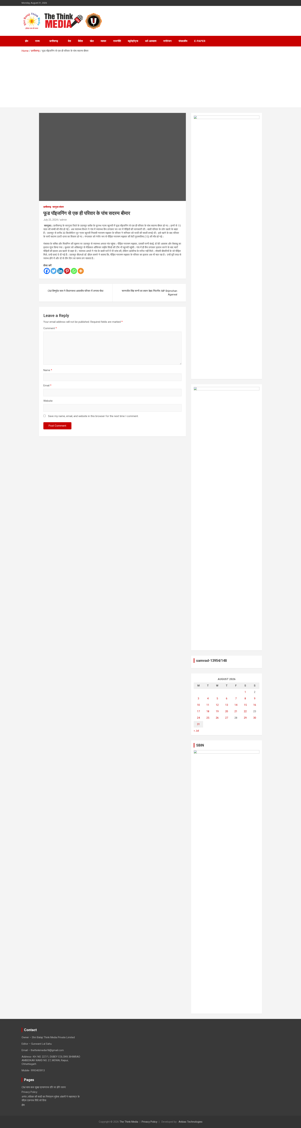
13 (226, 704)
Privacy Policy (29, 1092)
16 (254, 704)
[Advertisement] (150, 78)
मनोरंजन (167, 41)
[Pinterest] (67, 271)
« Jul (196, 730)
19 (217, 711)
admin (63, 219)
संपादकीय (183, 41)
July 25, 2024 (50, 219)
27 (226, 717)
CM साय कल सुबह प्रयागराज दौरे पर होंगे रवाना (44, 1087)
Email (47, 385)
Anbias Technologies (190, 1121)
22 (245, 711)
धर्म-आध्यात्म (150, 41)
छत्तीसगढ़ (53, 41)
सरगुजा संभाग (58, 206)
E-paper (199, 41)
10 (198, 704)
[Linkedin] (60, 271)
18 (207, 711)
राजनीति (117, 41)
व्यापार (103, 41)
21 (235, 711)
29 (245, 717)
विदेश (80, 41)
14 (235, 704)
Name (47, 370)
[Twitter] (54, 271)
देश (69, 41)
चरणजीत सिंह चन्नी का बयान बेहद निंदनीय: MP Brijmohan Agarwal (149, 292)
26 (217, 717)
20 (226, 711)
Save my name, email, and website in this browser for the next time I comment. (93, 416)
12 (217, 704)
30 (254, 717)
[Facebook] (47, 271)
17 (198, 711)
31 (198, 724)
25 (207, 717)
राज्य (37, 41)
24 (198, 717)
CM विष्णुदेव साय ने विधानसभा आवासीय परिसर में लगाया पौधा (75, 290)
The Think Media (128, 1121)
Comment (50, 328)
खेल (92, 41)
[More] (81, 271)
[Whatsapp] (74, 271)
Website (48, 400)
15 (245, 704)
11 (207, 704)
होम (26, 41)
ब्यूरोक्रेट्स (133, 41)
